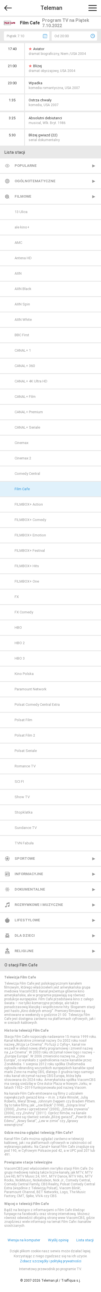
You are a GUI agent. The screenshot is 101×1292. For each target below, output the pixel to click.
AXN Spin (22, 304)
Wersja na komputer (24, 1240)
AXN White (23, 319)
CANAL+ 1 (23, 350)
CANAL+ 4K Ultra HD (31, 381)
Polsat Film (23, 720)
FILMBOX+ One (27, 581)
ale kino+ (22, 227)
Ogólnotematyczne (35, 181)
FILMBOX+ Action (29, 504)
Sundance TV (26, 828)
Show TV (22, 797)
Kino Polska (24, 674)
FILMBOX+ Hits (27, 566)
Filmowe (23, 196)
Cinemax (21, 443)
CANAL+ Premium (29, 412)
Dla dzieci (25, 935)
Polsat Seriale (26, 751)
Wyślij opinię (58, 1240)
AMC (18, 242)
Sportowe (25, 858)
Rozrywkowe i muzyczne (39, 905)
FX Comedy (24, 612)
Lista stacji (85, 1240)
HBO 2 (20, 643)
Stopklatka (24, 812)
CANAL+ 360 (25, 366)
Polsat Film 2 (25, 735)
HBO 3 (20, 658)
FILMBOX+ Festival (30, 550)
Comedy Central (27, 473)
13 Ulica (21, 212)
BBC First (22, 335)
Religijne (24, 951)
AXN (18, 273)
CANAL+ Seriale (27, 427)
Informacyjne (29, 874)
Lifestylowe (27, 920)
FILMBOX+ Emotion (30, 535)
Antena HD (23, 258)
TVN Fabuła (24, 843)
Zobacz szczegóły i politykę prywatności (50, 1261)
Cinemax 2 (23, 458)
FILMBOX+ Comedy (30, 520)
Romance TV (25, 766)
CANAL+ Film (25, 396)
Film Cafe (22, 489)
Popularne (26, 165)
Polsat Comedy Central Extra (37, 704)
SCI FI (19, 781)
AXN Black (23, 289)
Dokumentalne (30, 889)
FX (17, 597)
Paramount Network (31, 689)
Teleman (51, 7)
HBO (18, 627)
